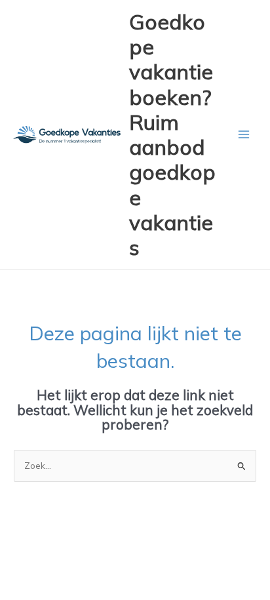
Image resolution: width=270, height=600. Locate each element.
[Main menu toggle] (244, 135)
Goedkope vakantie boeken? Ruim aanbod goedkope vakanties (172, 135)
